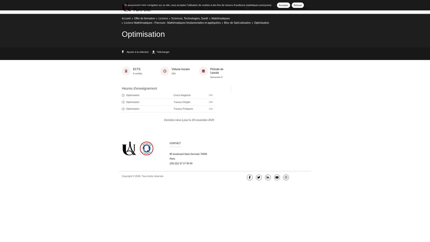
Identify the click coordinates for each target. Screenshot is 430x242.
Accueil (126, 18)
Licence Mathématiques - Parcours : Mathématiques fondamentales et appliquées (172, 22)
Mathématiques (220, 18)
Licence (163, 18)
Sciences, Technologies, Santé (189, 18)
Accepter (283, 5)
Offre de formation (144, 18)
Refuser (298, 5)
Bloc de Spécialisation (237, 22)
